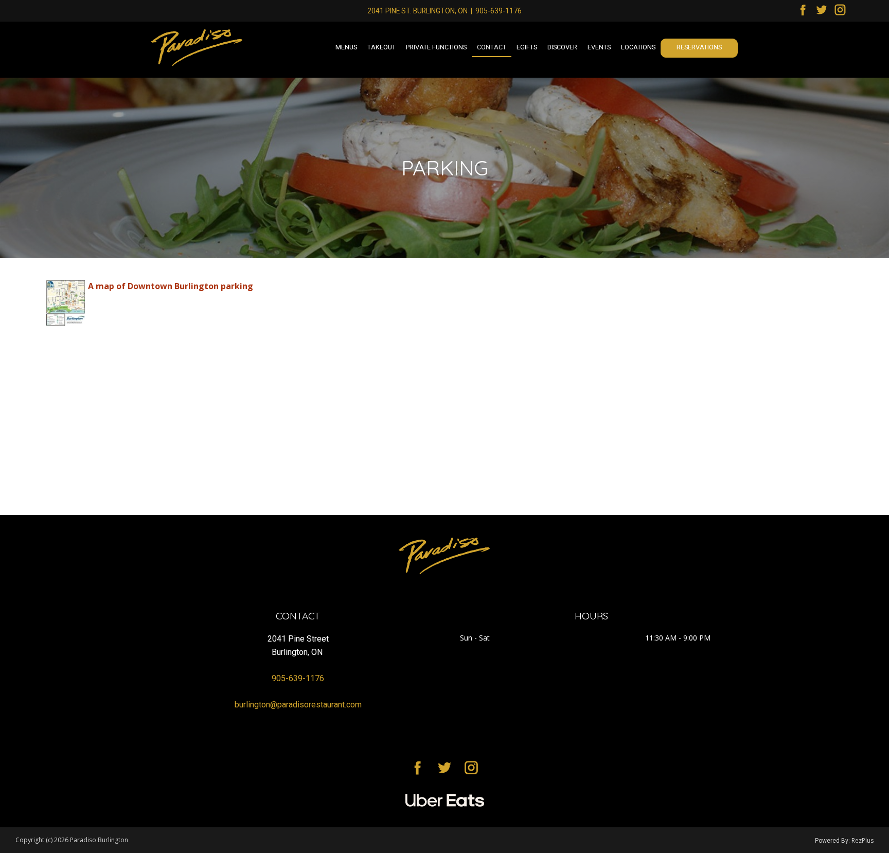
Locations (638, 47)
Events (599, 47)
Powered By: (833, 840)
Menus (346, 47)
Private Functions (436, 47)
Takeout (381, 47)
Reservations (699, 47)
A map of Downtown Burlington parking (170, 286)
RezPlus (862, 840)
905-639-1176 (498, 11)
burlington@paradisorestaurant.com (298, 704)
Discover (562, 47)
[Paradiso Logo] (444, 556)
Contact (491, 47)
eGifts (527, 47)
